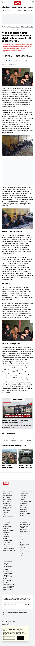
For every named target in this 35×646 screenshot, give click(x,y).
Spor (25, 7)
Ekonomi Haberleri (7, 491)
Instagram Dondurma (25, 513)
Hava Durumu (23, 505)
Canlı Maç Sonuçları (8, 548)
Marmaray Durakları (25, 552)
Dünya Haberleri (7, 499)
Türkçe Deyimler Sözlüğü (7, 564)
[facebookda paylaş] (3, 60)
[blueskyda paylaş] (9, 60)
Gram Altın (6, 532)
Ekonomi (13, 7)
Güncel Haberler (7, 493)
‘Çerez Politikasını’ (19, 633)
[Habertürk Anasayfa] (17, 2)
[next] (32, 458)
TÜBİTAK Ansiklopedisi (25, 537)
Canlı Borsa (23, 487)
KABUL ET (20, 638)
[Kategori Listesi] (33, 2)
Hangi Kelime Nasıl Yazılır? (24, 545)
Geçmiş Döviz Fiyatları (8, 581)
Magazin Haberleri (7, 495)
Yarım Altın (6, 536)
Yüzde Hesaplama (8, 578)
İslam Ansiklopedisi (25, 535)
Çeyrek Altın (6, 534)
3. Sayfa (16, 26)
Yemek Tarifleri (6, 522)
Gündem (6, 7)
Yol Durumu (23, 507)
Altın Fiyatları (6, 510)
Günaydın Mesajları (8, 530)
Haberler (4, 26)
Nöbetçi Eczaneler (24, 493)
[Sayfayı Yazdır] (23, 60)
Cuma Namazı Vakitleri (26, 491)
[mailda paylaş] (20, 60)
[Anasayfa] (5, 483)
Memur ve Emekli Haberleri (7, 508)
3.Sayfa (9, 10)
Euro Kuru (5, 514)
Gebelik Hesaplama (8, 573)
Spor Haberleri (6, 497)
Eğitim (14, 10)
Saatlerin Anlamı (7, 526)
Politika (3, 10)
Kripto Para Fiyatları (8, 516)
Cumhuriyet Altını (7, 540)
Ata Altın (5, 538)
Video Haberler (23, 522)
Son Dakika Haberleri (8, 487)
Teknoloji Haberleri (7, 505)
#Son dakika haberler (9, 433)
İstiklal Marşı (23, 495)
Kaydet (27, 604)
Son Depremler (23, 503)
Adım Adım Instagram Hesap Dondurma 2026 (9, 583)
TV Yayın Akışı (23, 511)
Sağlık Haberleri (7, 501)
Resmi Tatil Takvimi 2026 (8, 590)
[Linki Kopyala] (26, 60)
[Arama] (2, 2)
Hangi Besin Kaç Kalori (25, 539)
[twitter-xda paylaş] (6, 60)
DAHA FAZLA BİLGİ (9, 638)
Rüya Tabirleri (23, 529)
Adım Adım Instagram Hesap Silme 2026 (9, 586)
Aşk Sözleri (5, 528)
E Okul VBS (22, 497)
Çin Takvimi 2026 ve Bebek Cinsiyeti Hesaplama (8, 568)
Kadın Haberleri (7, 503)
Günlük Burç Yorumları (25, 501)
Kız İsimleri (22, 556)
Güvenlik (20, 10)
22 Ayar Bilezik (6, 542)
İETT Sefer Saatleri (7, 571)
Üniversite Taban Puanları (24, 526)
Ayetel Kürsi (6, 524)
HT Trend (30, 10)
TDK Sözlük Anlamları (25, 524)
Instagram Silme (24, 515)
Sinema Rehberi (24, 509)
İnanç (25, 10)
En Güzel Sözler (23, 547)
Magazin (30, 7)
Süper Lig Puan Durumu (9, 550)
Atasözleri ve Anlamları (9, 561)
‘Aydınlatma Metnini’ (8, 635)
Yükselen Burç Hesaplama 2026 (7, 576)
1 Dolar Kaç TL (6, 544)
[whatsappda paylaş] (16, 60)
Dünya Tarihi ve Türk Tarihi (25, 532)
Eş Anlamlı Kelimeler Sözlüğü (25, 541)
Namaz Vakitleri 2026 (25, 489)
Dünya (20, 7)
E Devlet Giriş (23, 499)
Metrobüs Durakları (24, 549)
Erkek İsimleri (23, 554)
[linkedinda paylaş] (13, 60)
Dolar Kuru (5, 512)
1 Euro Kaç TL (6, 546)
